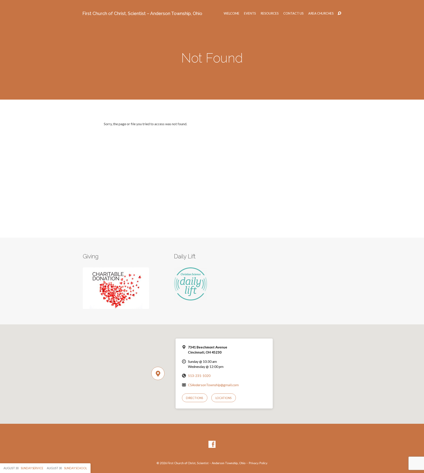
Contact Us (293, 13)
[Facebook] (212, 444)
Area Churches (321, 13)
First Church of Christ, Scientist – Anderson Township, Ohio (142, 13)
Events (250, 13)
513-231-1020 (199, 376)
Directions (194, 398)
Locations (224, 398)
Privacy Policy (258, 463)
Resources (270, 13)
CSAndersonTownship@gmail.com (213, 385)
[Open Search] (339, 13)
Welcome (231, 13)
